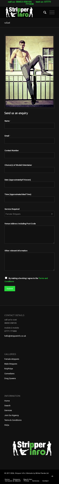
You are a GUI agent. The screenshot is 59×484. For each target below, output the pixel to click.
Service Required (12, 209)
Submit (10, 288)
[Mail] (52, 476)
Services (8, 410)
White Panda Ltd (42, 473)
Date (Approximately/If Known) (18, 180)
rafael (7, 22)
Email (7, 136)
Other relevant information (16, 251)
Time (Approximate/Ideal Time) (18, 194)
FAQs (6, 425)
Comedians (9, 373)
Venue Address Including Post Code (20, 224)
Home (7, 401)
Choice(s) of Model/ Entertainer (18, 165)
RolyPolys (8, 369)
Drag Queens (10, 378)
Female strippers (11, 359)
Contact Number (12, 151)
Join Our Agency (11, 415)
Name (8, 121)
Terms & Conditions (12, 420)
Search (7, 405)
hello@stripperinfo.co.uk (15, 336)
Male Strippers (10, 364)
